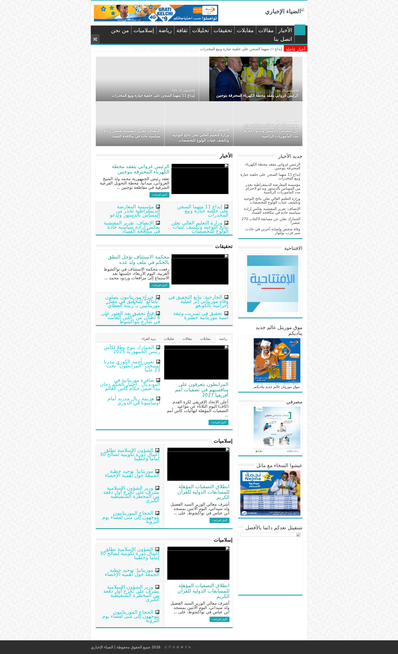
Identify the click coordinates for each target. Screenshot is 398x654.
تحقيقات (223, 30)
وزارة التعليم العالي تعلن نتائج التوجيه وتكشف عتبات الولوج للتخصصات (199, 227)
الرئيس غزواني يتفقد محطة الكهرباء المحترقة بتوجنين (257, 95)
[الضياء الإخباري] (284, 10)
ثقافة (182, 30)
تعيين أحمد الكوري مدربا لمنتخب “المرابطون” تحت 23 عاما (132, 366)
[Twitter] (182, 647)
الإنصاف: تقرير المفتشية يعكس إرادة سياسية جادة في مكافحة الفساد (132, 227)
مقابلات (245, 30)
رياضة (165, 30)
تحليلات (200, 30)
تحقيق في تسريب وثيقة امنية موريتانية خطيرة (200, 315)
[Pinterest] (178, 647)
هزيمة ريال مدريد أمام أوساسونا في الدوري (134, 401)
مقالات (266, 30)
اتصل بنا (283, 39)
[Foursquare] (169, 647)
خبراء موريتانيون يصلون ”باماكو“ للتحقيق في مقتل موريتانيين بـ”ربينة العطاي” (132, 301)
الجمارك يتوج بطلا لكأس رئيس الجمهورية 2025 (132, 349)
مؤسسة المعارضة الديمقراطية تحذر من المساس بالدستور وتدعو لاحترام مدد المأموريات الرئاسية (208, 49)
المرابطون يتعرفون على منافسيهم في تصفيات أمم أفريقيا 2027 (201, 389)
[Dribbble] (173, 647)
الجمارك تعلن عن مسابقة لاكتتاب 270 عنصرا (270, 221)
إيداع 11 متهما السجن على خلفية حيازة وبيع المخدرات (153, 95)
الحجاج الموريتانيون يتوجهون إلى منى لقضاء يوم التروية (130, 517)
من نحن (120, 30)
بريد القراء (149, 338)
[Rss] (189, 647)
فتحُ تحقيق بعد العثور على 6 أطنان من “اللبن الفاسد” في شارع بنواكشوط (130, 317)
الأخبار (285, 30)
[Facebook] (186, 647)
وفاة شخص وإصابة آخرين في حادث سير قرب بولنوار (272, 231)
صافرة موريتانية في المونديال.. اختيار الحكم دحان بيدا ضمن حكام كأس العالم (130, 384)
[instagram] (165, 647)
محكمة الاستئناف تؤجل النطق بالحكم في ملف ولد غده (138, 259)
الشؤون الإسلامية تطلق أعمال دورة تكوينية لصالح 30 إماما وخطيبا (129, 454)
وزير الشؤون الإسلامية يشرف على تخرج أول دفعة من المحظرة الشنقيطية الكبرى (131, 494)
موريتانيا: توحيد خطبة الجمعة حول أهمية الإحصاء (132, 473)
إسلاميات (143, 30)
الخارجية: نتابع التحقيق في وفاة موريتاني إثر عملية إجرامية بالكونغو (198, 301)
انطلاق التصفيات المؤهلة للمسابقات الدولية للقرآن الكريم (203, 492)
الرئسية (300, 29)
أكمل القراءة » (159, 194)
